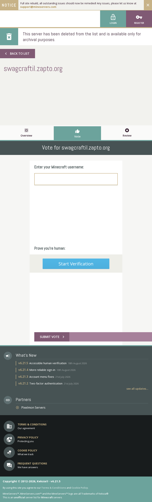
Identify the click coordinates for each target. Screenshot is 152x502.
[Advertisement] (76, 98)
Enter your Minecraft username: (59, 166)
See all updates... (137, 388)
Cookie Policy (80, 487)
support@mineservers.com (38, 7)
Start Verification (76, 264)
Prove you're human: (49, 248)
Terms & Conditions (53, 487)
